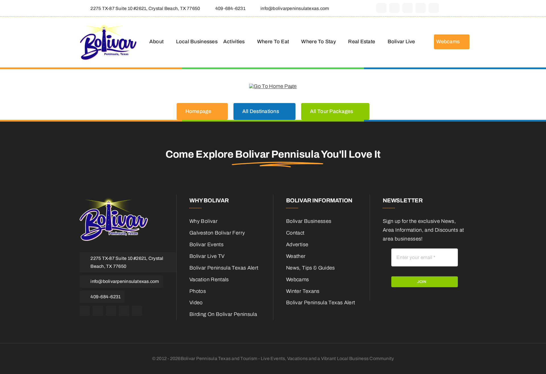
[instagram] (407, 8)
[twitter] (394, 8)
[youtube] (434, 8)
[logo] (108, 26)
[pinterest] (420, 8)
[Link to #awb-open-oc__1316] (463, 8)
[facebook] (381, 8)
